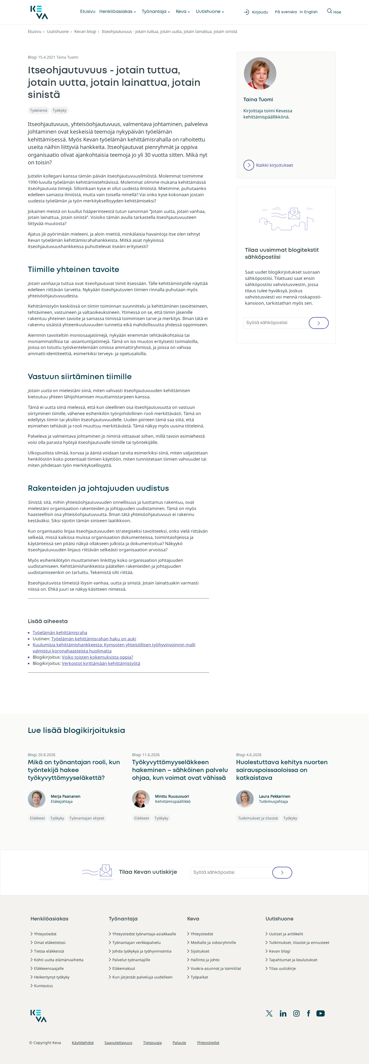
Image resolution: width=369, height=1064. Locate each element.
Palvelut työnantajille (131, 959)
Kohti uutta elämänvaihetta (58, 959)
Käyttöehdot (83, 1042)
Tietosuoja (152, 1042)
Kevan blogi (85, 31)
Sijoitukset (200, 951)
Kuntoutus (43, 985)
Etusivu (87, 12)
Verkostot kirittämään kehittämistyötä (101, 663)
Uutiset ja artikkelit (286, 933)
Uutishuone (208, 12)
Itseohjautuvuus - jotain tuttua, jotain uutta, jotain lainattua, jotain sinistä (169, 31)
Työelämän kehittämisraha (60, 632)
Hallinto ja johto (205, 959)
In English (309, 12)
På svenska (286, 12)
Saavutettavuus (118, 1042)
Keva (181, 12)
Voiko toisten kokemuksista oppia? (97, 657)
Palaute (179, 1042)
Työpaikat (199, 977)
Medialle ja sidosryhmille (213, 942)
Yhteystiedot (45, 933)
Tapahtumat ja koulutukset (293, 959)
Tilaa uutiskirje (282, 968)
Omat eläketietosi (50, 942)
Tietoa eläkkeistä (49, 951)
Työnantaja (154, 12)
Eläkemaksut (123, 968)
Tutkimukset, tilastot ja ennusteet (299, 942)
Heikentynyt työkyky (51, 977)
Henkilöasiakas (115, 12)
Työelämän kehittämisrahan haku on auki (93, 639)
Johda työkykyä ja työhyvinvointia (142, 951)
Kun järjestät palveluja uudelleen (142, 977)
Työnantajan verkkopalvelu (136, 942)
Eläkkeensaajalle (49, 968)
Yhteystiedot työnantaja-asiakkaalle (144, 933)
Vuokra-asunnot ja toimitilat (216, 968)
